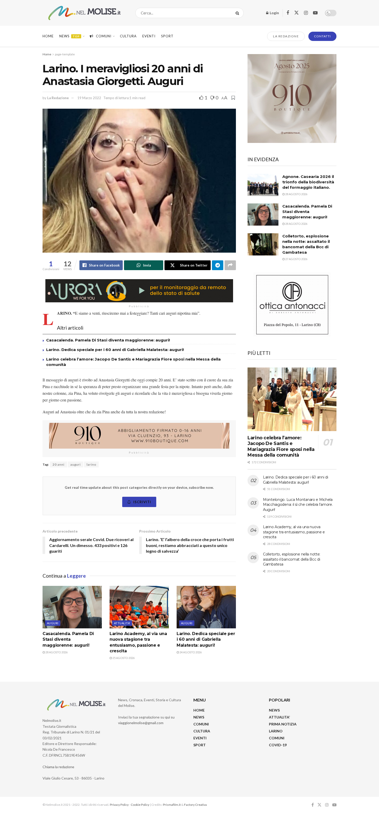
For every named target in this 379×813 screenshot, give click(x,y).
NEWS (198, 717)
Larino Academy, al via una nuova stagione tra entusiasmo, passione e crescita (294, 532)
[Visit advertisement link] (139, 290)
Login (274, 13)
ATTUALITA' (122, 623)
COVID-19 (278, 745)
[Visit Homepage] (84, 13)
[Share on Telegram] (217, 265)
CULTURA (128, 36)
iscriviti (142, 502)
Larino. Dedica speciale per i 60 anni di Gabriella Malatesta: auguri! (115, 349)
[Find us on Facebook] (287, 13)
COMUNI (201, 724)
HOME (199, 710)
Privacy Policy (119, 805)
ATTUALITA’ (279, 717)
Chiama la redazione (58, 767)
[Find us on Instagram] (306, 13)
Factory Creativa (195, 805)
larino (91, 464)
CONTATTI (322, 36)
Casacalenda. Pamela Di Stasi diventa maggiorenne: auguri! (108, 340)
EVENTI (148, 36)
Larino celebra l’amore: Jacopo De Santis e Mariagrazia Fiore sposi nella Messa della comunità (281, 446)
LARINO (276, 731)
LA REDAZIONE (286, 36)
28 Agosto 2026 (56, 652)
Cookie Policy (140, 805)
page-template (65, 54)
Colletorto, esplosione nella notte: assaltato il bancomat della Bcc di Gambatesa (291, 559)
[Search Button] (238, 13)
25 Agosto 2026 (123, 658)
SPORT (199, 745)
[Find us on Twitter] (296, 13)
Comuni (103, 36)
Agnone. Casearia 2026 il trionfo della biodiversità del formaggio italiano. (308, 182)
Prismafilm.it (172, 805)
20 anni (58, 464)
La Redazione (58, 98)
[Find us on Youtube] (315, 13)
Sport (167, 36)
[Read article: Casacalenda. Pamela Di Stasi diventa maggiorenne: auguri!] (72, 607)
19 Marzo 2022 (89, 98)
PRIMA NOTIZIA (282, 724)
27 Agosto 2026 (296, 259)
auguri (75, 464)
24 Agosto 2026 (190, 652)
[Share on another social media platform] (230, 265)
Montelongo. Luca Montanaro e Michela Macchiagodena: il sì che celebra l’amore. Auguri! (298, 504)
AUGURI (53, 623)
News (69, 36)
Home (48, 36)
